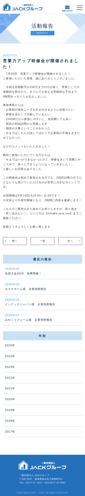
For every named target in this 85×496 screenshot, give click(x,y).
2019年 (10, 410)
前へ (15, 240)
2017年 (10, 431)
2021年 (10, 388)
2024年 (10, 356)
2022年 (10, 377)
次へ (70, 240)
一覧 (42, 240)
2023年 (10, 367)
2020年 (10, 399)
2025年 (10, 345)
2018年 (10, 420)
